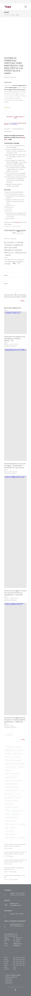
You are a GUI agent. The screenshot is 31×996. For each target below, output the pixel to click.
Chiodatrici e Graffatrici (11, 787)
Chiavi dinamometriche (11, 783)
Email (6, 283)
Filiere (17, 794)
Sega (22, 810)
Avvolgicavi (21, 767)
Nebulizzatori (9, 804)
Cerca (23, 739)
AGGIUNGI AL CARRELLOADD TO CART (15, 117)
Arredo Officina (17, 753)
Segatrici (7, 814)
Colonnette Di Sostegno (11, 790)
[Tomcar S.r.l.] (14, 6)
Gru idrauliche (9, 797)
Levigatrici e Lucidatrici (11, 800)
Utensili (20, 123)
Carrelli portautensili (11, 777)
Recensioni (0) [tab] (8, 131)
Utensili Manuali (9, 831)
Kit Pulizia (18, 797)
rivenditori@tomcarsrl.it (15, 905)
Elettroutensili (9, 794)
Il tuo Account (8, 983)
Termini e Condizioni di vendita (12, 975)
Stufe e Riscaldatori (10, 824)
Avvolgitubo (8, 770)
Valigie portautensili (10, 837)
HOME (13, 15)
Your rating (7, 263)
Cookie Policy (8, 981)
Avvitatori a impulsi (10, 767)
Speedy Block (14, 124)
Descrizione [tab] (7, 129)
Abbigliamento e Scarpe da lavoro (14, 750)
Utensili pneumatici (10, 834)
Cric (22, 790)
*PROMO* (18, 746)
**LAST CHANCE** (9, 746)
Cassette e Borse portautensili (13, 780)
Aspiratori (17, 757)
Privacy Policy (8, 979)
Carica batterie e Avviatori (12, 773)
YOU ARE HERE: (7, 15)
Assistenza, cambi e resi (11, 977)
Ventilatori (22, 837)
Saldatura (15, 810)
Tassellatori (21, 824)
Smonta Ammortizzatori (11, 817)
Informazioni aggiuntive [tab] (18, 129)
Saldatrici (8, 810)
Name (6, 275)
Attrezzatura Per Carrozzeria (13, 760)
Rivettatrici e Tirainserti (11, 807)
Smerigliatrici (16, 814)
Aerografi (7, 753)
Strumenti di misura (10, 820)
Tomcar (9, 224)
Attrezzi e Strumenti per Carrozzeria (15, 763)
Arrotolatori (8, 757)
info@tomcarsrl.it (14, 903)
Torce (6, 827)
